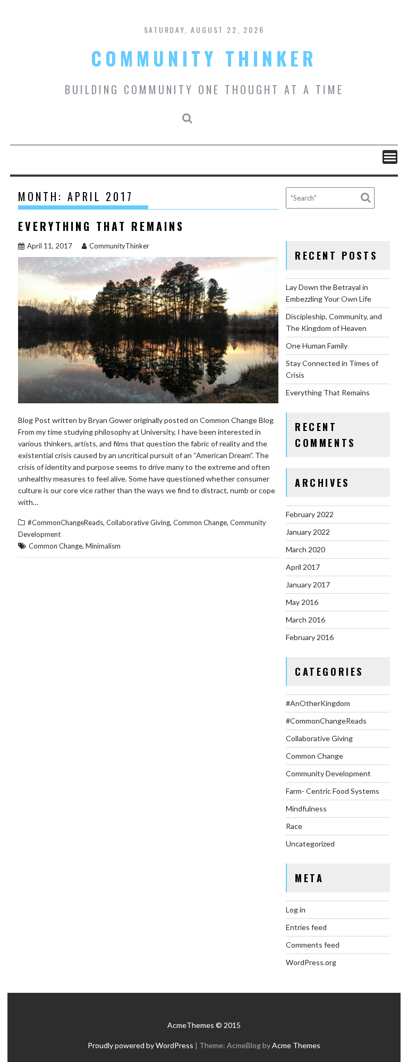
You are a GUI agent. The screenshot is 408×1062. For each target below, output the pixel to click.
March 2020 (305, 549)
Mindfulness (306, 808)
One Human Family (316, 345)
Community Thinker (204, 58)
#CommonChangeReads (65, 522)
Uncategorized (310, 843)
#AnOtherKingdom (318, 703)
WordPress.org (311, 962)
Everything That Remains (101, 226)
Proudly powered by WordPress (140, 1045)
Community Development (328, 773)
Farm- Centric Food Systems (332, 790)
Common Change (200, 522)
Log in (295, 909)
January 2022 (308, 531)
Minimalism (103, 546)
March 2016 (305, 619)
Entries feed (306, 927)
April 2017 (303, 566)
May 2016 (302, 602)
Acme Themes (296, 1045)
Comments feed (312, 944)
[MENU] (390, 157)
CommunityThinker (119, 246)
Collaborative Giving (138, 522)
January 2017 (308, 584)
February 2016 (310, 637)
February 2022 (310, 514)
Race (294, 826)
